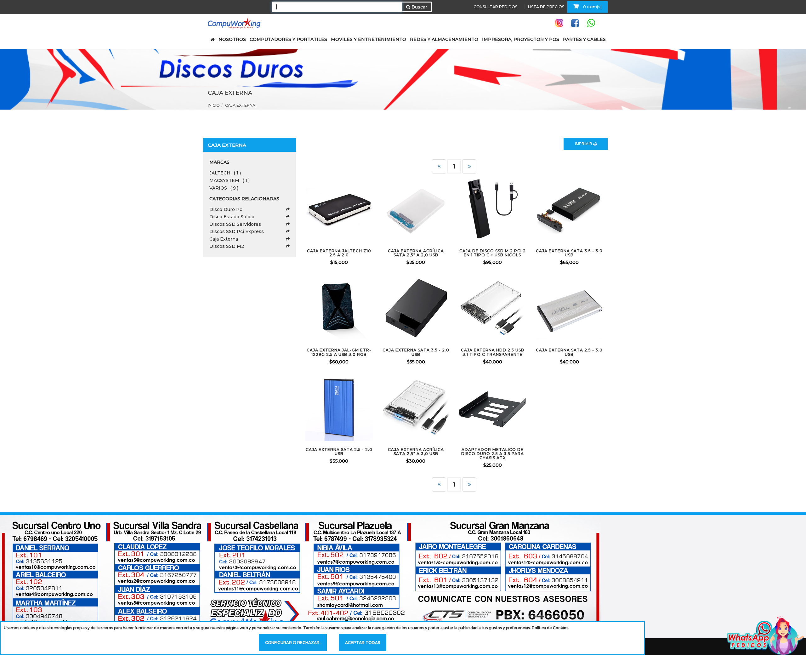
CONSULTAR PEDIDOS (495, 6)
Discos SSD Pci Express (236, 231)
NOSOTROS (232, 39)
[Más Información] (363, 208)
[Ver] (346, 208)
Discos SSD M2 (226, 246)
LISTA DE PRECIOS (546, 6)
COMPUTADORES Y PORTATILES (288, 39)
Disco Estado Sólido (231, 216)
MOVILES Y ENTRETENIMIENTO (368, 39)
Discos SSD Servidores (235, 224)
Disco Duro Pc (225, 209)
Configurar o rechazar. (293, 642)
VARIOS (223, 188)
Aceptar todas (362, 642)
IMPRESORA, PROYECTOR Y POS (520, 39)
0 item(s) (592, 6)
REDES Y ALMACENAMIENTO (444, 39)
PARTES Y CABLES (584, 39)
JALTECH (225, 173)
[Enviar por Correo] (313, 208)
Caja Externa (223, 239)
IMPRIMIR (584, 144)
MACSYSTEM (229, 180)
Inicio (214, 105)
